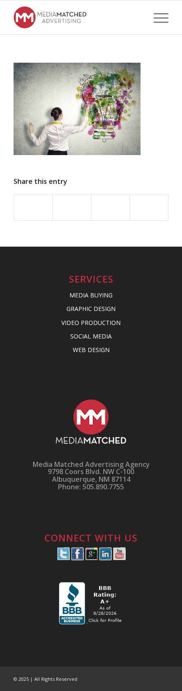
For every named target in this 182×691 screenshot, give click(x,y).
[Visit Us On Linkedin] (105, 558)
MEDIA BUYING (91, 295)
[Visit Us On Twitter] (63, 558)
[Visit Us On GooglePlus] (91, 558)
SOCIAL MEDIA (91, 336)
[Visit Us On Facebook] (77, 558)
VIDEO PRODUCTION (91, 323)
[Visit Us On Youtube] (119, 558)
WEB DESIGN (91, 350)
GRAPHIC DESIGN (91, 309)
